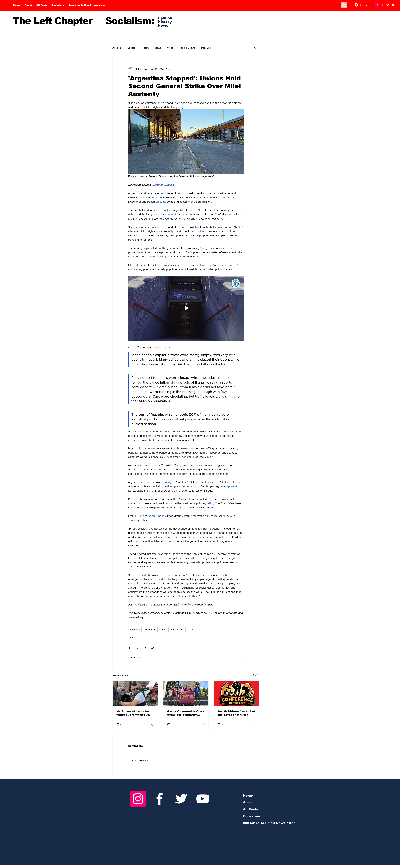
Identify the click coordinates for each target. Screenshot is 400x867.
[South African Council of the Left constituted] (236, 693)
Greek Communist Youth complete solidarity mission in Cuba (185, 713)
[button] (255, 47)
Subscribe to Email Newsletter (269, 823)
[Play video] (186, 308)
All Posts (116, 47)
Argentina (135, 629)
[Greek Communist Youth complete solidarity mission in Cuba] (186, 693)
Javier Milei (150, 629)
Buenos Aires (177, 629)
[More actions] (242, 69)
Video (170, 47)
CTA (191, 629)
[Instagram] (377, 5)
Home (248, 795)
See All (256, 675)
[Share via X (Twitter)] (137, 647)
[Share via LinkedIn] (144, 647)
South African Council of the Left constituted (236, 713)
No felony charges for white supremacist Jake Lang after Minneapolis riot (134, 713)
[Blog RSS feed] (344, 5)
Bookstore (251, 816)
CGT (163, 629)
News (158, 47)
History (145, 47)
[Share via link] (152, 647)
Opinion (131, 47)
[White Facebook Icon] (159, 799)
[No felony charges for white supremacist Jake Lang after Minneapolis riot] (135, 693)
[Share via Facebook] (129, 647)
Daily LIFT (206, 47)
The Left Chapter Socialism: (83, 21)
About (248, 802)
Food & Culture (187, 47)
